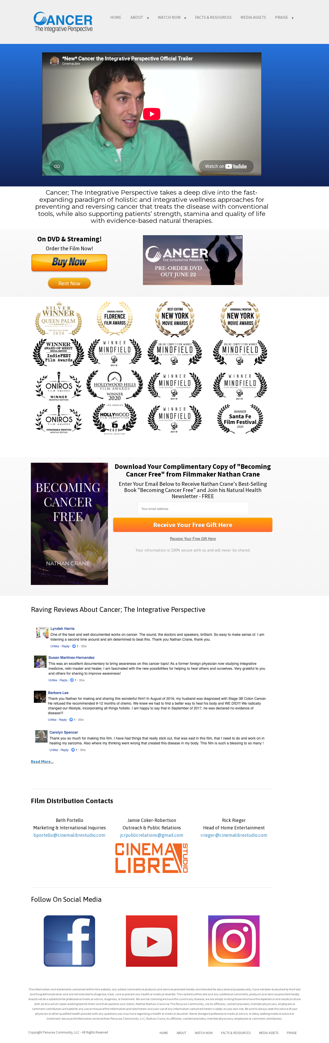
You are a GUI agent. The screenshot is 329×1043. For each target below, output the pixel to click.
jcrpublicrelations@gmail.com (151, 835)
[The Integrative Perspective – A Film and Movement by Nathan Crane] (63, 21)
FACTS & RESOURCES (213, 17)
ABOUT (137, 17)
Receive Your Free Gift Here (193, 538)
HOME (115, 17)
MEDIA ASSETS (253, 17)
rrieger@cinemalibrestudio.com (233, 835)
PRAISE (281, 17)
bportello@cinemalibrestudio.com (69, 835)
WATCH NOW (169, 17)
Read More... (42, 761)
